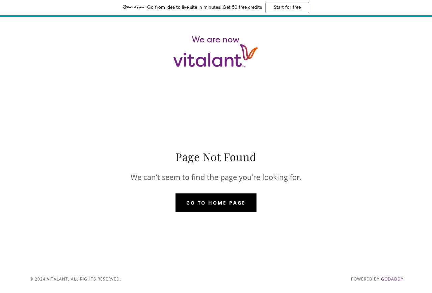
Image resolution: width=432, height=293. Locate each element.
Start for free (287, 7)
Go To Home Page (216, 202)
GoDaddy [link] (392, 279)
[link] (216, 52)
